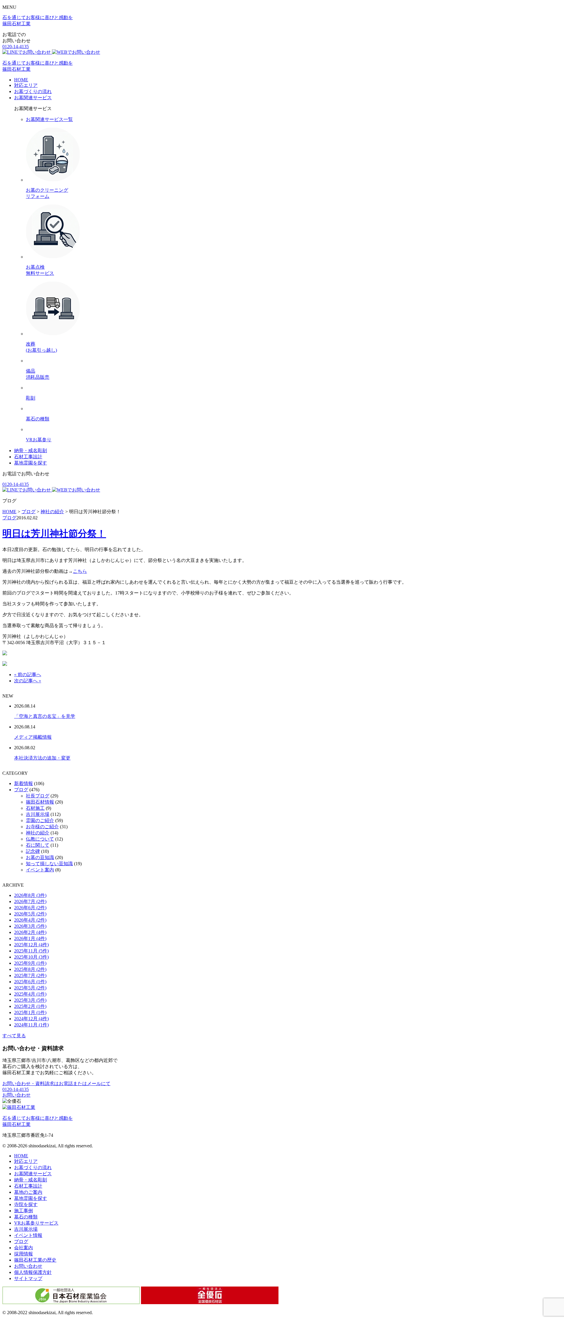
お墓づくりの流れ (33, 91)
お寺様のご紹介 (42, 826)
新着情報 (23, 783)
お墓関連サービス (33, 97)
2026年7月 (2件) (30, 901)
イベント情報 (28, 1235)
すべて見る (14, 1035)
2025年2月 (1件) (30, 1006)
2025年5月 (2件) (30, 987)
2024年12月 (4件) (31, 1018)
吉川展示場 (37, 814)
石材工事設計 (28, 456)
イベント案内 (40, 869)
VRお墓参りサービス (36, 1222)
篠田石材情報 (40, 801)
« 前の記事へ (27, 674)
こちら (80, 571)
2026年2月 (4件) (30, 932)
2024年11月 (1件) (31, 1024)
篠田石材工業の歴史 (35, 1259)
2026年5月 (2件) (30, 913)
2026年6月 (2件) (30, 907)
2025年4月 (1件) (30, 993)
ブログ (9, 517)
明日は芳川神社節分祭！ (54, 533)
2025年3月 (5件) (30, 1000)
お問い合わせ (16, 1094)
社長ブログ (37, 795)
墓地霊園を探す (30, 462)
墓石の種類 (26, 1216)
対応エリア (26, 85)
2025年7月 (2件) (30, 975)
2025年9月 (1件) (30, 963)
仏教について (40, 838)
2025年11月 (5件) (31, 950)
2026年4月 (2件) (30, 919)
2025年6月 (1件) (30, 981)
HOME (21, 79)
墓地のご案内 (28, 1192)
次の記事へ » (27, 680)
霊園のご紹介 (40, 820)
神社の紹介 (37, 832)
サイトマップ (28, 1278)
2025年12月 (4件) (31, 944)
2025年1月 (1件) (30, 1012)
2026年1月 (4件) (30, 938)
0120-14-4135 (15, 46)
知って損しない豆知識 (49, 863)
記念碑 (33, 851)
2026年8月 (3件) (30, 895)
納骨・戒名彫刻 (30, 450)
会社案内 (23, 1247)
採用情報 (23, 1253)
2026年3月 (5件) (30, 926)
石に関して (37, 845)
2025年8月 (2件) (30, 969)
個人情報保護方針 (33, 1272)
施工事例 (23, 1210)
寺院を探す (26, 1204)
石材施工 (35, 808)
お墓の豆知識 (40, 857)
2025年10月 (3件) (31, 956)
